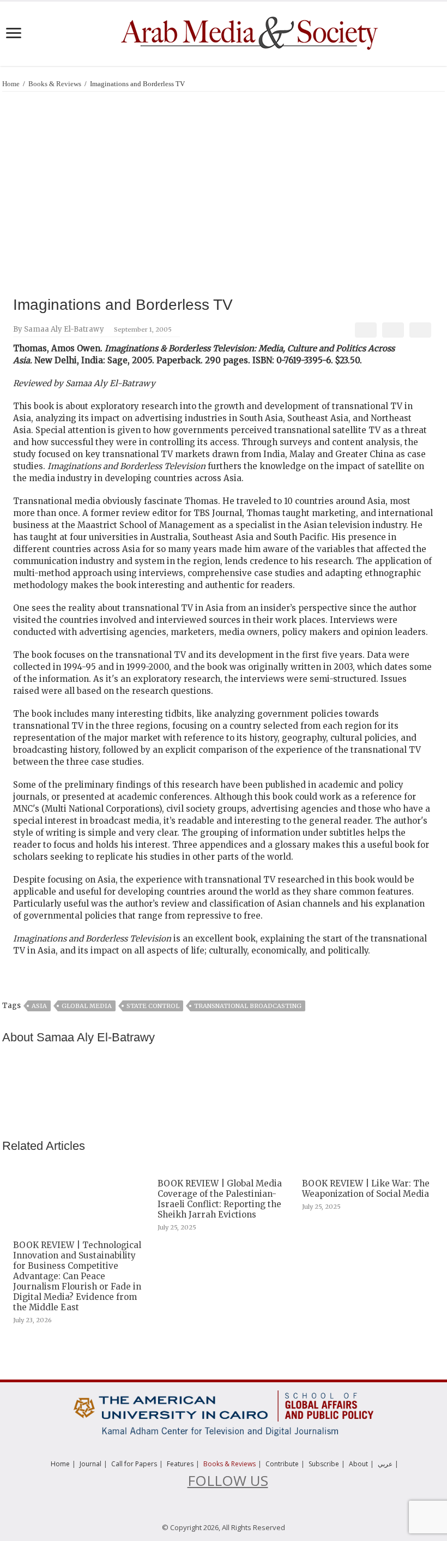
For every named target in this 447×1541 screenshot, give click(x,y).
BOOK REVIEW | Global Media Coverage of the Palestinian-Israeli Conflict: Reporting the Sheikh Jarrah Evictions (220, 1199)
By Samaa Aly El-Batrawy (58, 329)
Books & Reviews (54, 84)
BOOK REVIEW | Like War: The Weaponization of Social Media (366, 1188)
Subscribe (324, 1463)
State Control (152, 1006)
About (358, 1463)
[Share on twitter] (392, 330)
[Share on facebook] (365, 330)
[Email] (420, 330)
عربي (385, 1463)
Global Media (87, 1006)
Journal (90, 1463)
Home (11, 84)
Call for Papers (134, 1463)
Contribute (282, 1463)
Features (180, 1463)
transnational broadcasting (247, 1006)
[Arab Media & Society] (248, 32)
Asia (39, 1006)
